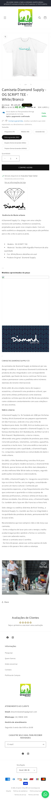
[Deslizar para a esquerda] (20, 84)
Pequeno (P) (10, 132)
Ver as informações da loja (15, 182)
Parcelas (30, 107)
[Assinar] (43, 744)
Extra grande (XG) (11, 137)
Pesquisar (9, 653)
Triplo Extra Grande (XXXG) (16, 149)
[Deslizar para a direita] (31, 84)
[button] (5, 17)
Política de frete (33, 795)
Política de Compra (12, 675)
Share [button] (6, 602)
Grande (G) (41, 132)
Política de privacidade (37, 791)
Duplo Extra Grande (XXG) (16, 143)
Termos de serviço (20, 795)
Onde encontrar (11, 664)
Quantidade (6, 153)
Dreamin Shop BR (21, 788)
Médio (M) (26, 132)
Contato (8, 670)
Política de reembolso (20, 791)
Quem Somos (10, 658)
